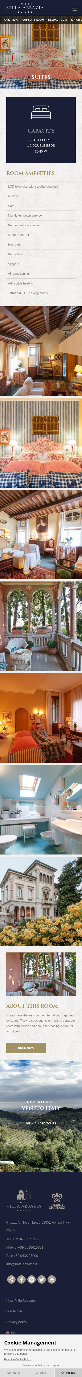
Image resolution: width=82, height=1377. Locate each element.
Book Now (26, 1048)
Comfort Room (33, 19)
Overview (11, 19)
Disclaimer (14, 1311)
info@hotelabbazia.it (21, 1264)
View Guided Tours (41, 1123)
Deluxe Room (57, 19)
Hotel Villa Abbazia (20, 1300)
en (13, 1332)
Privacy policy (16, 1322)
